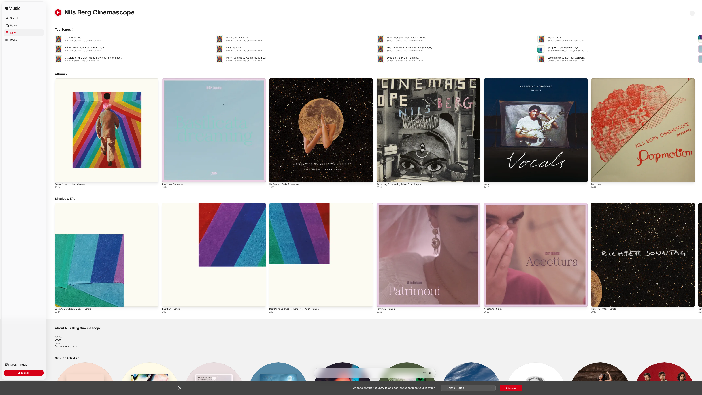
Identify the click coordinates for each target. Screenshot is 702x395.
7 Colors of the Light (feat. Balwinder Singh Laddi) (93, 57)
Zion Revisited (73, 37)
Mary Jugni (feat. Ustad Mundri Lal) (246, 57)
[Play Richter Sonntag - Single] (595, 302)
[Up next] (424, 373)
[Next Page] (698, 49)
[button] (24, 18)
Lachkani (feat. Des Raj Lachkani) (566, 57)
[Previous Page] (51, 49)
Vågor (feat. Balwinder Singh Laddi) (85, 47)
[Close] (179, 388)
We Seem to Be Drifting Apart (286, 79)
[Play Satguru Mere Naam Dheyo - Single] (59, 302)
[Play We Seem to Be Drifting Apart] (274, 177)
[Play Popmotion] (595, 177)
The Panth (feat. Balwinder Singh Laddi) (409, 47)
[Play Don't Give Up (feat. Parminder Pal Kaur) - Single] (274, 302)
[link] (64, 29)
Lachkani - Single (172, 204)
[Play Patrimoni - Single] (381, 302)
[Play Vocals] (488, 177)
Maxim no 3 (554, 37)
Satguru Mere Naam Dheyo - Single (75, 204)
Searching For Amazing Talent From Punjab (401, 79)
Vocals (487, 79)
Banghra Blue (233, 47)
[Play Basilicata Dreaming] (166, 177)
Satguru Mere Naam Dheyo (563, 47)
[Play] (58, 12)
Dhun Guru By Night (237, 37)
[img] (12, 8)
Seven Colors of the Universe (72, 79)
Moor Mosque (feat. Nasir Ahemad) (407, 37)
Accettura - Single (494, 204)
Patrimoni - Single (387, 204)
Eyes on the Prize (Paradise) (403, 57)
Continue (511, 387)
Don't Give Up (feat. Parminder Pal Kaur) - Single (297, 204)
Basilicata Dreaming (173, 79)
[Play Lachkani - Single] (166, 302)
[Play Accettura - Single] (488, 302)
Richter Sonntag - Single (605, 204)
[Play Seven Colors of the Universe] (59, 177)
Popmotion (597, 79)
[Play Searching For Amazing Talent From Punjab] (381, 177)
